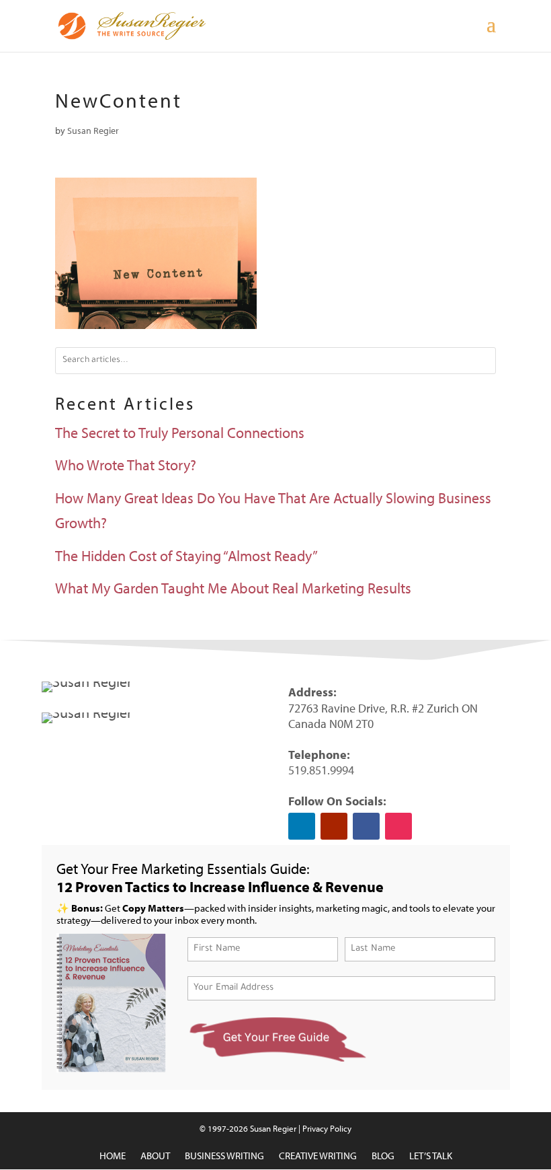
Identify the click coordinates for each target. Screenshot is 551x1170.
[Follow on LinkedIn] (301, 826)
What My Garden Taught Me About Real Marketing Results (233, 588)
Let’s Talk (430, 1156)
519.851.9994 (321, 770)
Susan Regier (93, 130)
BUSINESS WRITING (224, 1156)
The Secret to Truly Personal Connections (179, 432)
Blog (383, 1156)
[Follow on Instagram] (398, 826)
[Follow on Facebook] (366, 826)
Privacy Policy (326, 1128)
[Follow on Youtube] (334, 826)
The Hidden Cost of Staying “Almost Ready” (186, 555)
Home (112, 1156)
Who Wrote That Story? (125, 464)
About (155, 1156)
